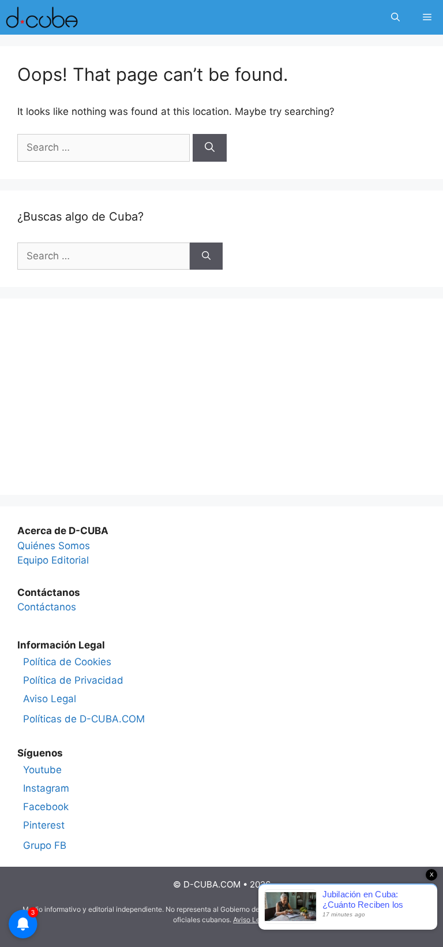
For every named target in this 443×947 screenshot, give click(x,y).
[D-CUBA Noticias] (42, 17)
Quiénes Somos (53, 545)
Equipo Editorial (53, 560)
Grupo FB (44, 845)
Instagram (46, 788)
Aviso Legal (49, 698)
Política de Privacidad (73, 680)
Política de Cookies (67, 661)
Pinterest (44, 825)
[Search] (210, 148)
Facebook (46, 806)
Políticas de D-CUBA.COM (84, 718)
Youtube (42, 769)
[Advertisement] (221, 397)
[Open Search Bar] (395, 17)
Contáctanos (46, 607)
